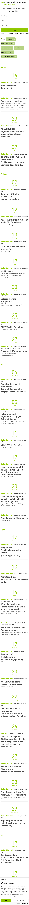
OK (6, 900)
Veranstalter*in (24, 33)
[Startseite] (13, 4)
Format (3, 33)
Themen (10, 33)
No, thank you (20, 900)
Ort (16, 33)
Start (2, 20)
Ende (3, 25)
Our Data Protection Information (7, 896)
